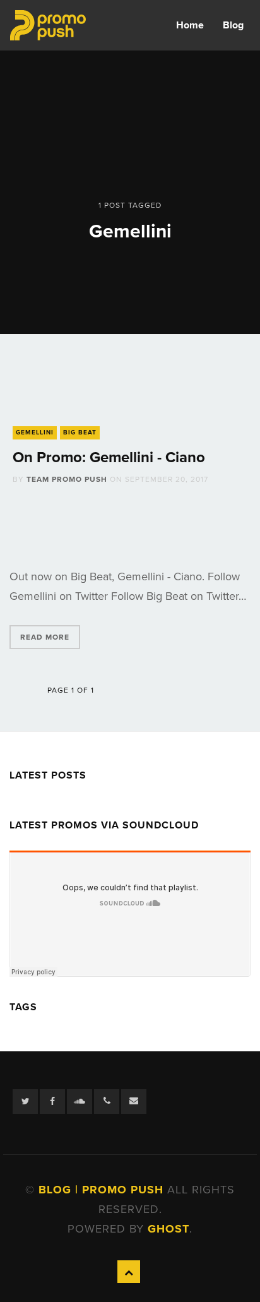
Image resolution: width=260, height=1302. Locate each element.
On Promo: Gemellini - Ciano (109, 457)
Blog (233, 25)
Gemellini (35, 432)
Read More (44, 637)
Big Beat (80, 432)
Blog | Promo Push (102, 1190)
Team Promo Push (67, 479)
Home (190, 25)
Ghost (168, 1229)
